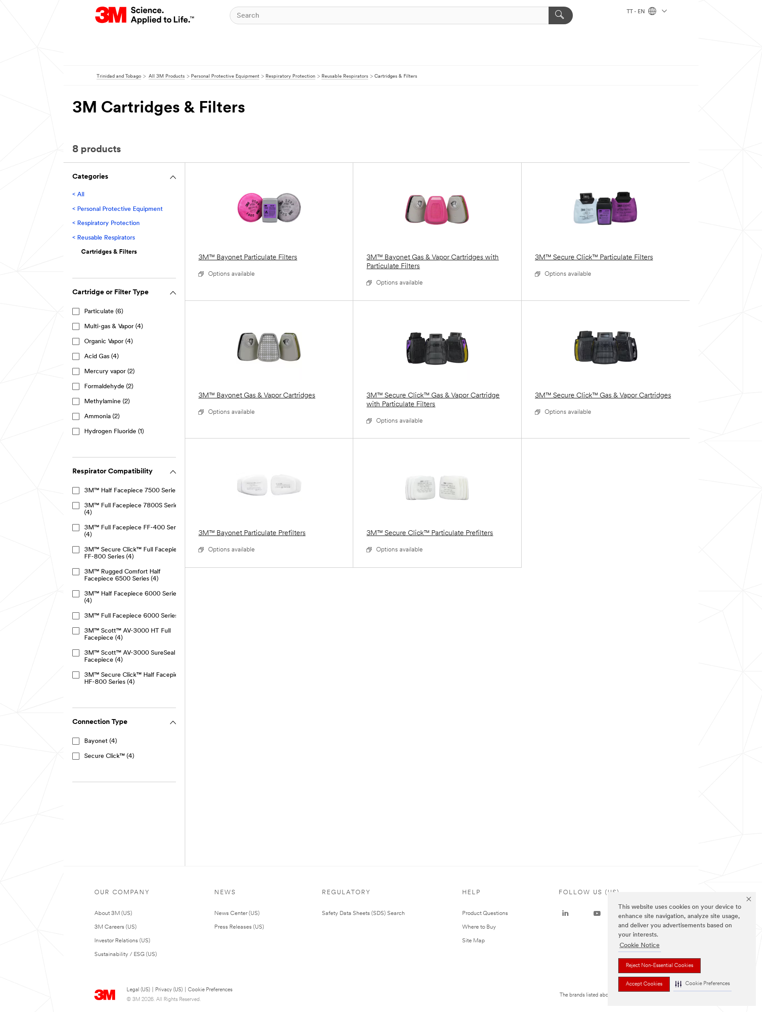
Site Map (473, 941)
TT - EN (636, 12)
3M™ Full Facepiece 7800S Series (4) (132, 509)
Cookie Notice (640, 945)
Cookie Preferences (210, 990)
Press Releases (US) (239, 927)
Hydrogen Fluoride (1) (114, 431)
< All (78, 194)
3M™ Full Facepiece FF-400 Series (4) (133, 531)
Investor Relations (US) (122, 941)
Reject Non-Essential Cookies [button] (659, 965)
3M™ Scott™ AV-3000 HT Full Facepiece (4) (127, 634)
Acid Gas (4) (101, 356)
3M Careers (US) (115, 927)
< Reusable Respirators (103, 238)
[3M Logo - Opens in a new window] (145, 15)
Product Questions (485, 913)
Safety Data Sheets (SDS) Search (363, 913)
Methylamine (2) (107, 401)
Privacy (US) (169, 990)
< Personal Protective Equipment (117, 209)
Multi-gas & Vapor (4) (113, 326)
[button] (702, 984)
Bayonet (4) (100, 741)
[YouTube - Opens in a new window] (597, 913)
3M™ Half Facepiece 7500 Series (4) (135, 490)
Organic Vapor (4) (108, 341)
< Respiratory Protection (106, 223)
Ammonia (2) (102, 416)
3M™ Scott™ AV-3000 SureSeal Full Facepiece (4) (135, 656)
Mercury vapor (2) (109, 371)
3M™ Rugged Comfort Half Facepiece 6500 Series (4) (122, 575)
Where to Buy (479, 927)
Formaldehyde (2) (108, 386)
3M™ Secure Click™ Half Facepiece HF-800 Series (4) (134, 679)
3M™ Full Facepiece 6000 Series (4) (135, 616)
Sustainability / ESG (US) (125, 954)
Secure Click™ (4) (109, 756)
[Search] (561, 15)
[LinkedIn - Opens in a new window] (565, 913)
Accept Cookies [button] (644, 984)
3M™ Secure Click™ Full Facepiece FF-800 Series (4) (134, 553)
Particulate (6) (103, 311)
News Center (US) (237, 913)
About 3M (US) (113, 913)
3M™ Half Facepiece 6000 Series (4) (131, 597)
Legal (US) (138, 990)
